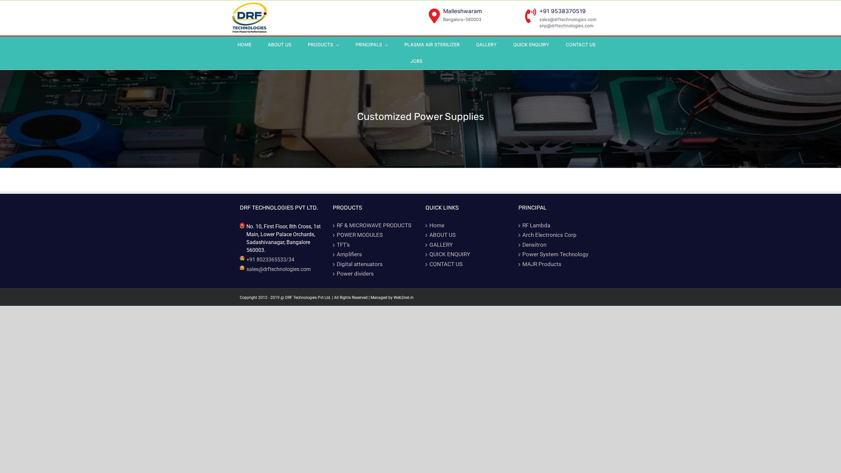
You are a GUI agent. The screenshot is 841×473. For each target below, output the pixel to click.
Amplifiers (349, 254)
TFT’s (343, 244)
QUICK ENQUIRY (449, 254)
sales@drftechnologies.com (278, 269)
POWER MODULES (360, 235)
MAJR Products (541, 264)
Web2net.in (404, 297)
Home (436, 225)
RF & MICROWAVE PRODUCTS (374, 225)
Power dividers (355, 273)
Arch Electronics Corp (549, 235)
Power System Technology (555, 254)
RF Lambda (536, 225)
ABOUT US (442, 235)
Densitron (534, 244)
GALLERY (441, 244)
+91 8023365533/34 (270, 260)
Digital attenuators (360, 264)
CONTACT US (446, 264)
